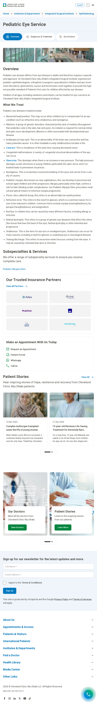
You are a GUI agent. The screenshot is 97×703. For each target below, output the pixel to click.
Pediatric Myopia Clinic (14, 269)
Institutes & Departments (27, 13)
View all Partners (14, 286)
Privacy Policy (61, 599)
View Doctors (17, 527)
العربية (80, 5)
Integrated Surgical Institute (59, 13)
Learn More (63, 527)
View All (85, 377)
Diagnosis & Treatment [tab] (41, 36)
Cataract (10, 147)
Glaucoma (11, 160)
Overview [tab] (15, 36)
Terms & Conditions (32, 582)
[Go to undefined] (4, 698)
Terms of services (82, 599)
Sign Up (9, 591)
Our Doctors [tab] (69, 36)
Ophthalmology (87, 13)
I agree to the (25, 582)
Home (6, 13)
